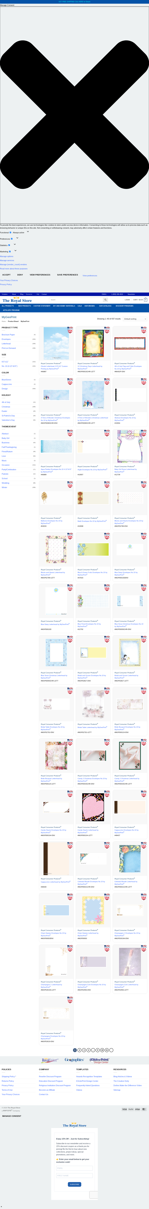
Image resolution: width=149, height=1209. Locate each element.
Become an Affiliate (47, 1090)
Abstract (5, 434)
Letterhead (6, 344)
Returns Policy (8, 1081)
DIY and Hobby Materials (64, 306)
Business (5, 443)
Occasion (6, 465)
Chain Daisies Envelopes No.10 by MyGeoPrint (53, 934)
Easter (4, 411)
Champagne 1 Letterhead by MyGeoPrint (51, 986)
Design (5, 389)
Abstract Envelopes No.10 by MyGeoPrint (125, 419)
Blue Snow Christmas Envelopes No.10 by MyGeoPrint (129, 625)
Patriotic (5, 474)
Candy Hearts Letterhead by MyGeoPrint (88, 831)
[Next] (111, 1050)
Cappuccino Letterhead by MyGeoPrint (56, 881)
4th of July (6, 402)
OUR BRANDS (90, 306)
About (14, 294)
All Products (8, 306)
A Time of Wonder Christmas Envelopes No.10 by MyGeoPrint (55, 419)
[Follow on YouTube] (146, 294)
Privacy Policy (6, 284)
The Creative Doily (121, 1081)
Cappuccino (7, 384)
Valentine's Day (8, 420)
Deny (20, 275)
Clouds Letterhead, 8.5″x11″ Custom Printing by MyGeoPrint (54, 367)
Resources (29, 294)
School (5, 478)
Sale (80, 306)
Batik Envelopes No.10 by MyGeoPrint (92, 521)
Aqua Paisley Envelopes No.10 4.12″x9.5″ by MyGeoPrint (56, 470)
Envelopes (6, 339)
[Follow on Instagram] (139, 294)
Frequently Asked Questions (88, 1085)
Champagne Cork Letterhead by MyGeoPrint (126, 986)
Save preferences (67, 275)
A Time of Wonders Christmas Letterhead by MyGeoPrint (93, 419)
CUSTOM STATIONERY (42, 306)
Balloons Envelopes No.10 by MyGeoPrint (51, 522)
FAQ (38, 294)
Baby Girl (5, 438)
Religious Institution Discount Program (55, 1085)
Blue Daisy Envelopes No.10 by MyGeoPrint (126, 573)
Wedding (5, 483)
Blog (21, 294)
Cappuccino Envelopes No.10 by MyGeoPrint (127, 831)
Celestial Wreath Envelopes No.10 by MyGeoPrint (91, 883)
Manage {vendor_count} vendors (13, 264)
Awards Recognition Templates (89, 1077)
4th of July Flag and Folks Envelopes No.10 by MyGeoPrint (128, 367)
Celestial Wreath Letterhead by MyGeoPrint (126, 883)
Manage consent (11, 1116)
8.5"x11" (5, 362)
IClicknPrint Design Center (87, 1081)
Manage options (6, 256)
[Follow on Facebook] (137, 294)
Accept (6, 275)
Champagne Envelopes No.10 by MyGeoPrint (53, 1037)
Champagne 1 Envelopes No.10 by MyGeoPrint (127, 934)
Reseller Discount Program (50, 1077)
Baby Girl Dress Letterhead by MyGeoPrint (126, 470)
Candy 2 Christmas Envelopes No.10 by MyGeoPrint (92, 780)
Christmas (6, 407)
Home (4, 321)
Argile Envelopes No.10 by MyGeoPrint (92, 469)
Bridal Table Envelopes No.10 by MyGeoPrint (53, 728)
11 (107, 1050)
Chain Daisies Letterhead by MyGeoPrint (88, 934)
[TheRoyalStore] (23, 300)
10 (102, 1050)
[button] (74, 115)
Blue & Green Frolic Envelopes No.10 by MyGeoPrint (92, 573)
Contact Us (43, 1094)
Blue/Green (6, 380)
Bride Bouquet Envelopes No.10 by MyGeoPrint (127, 728)
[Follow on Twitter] (141, 294)
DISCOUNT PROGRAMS (124, 306)
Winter (4, 487)
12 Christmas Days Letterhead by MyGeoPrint (90, 367)
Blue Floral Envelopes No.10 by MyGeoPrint (89, 625)
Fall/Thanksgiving (9, 447)
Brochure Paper (8, 335)
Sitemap (116, 1090)
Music (4, 460)
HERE (81, 2)
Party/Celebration (9, 470)
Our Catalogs (105, 306)
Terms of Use (7, 1090)
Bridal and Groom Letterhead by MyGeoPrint (126, 677)
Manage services (7, 260)
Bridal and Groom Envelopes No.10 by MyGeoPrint (92, 677)
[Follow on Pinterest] (144, 294)
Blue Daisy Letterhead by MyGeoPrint (55, 624)
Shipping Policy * (9, 1077)
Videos (79, 1090)
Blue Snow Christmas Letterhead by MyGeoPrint (54, 677)
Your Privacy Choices (9, 280)
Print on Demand (9, 348)
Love (4, 456)
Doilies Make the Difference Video (127, 1085)
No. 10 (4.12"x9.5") (9, 366)
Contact (44, 294)
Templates (5, 294)
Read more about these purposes (13, 269)
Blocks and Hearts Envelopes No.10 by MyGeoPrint (129, 522)
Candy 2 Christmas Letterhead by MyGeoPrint (127, 780)
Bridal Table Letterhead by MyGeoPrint (92, 727)
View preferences (40, 275)
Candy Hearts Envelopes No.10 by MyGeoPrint (53, 831)
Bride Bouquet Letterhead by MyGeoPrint (51, 780)
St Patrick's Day (8, 416)
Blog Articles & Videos (122, 1077)
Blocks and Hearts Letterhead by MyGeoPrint (53, 573)
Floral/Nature (7, 452)
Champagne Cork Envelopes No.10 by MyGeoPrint (92, 986)
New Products (24, 306)
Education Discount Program (51, 1081)
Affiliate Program (11, 310)
